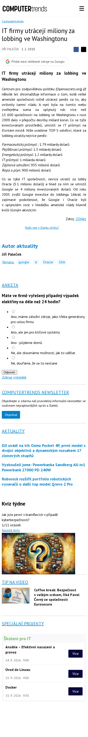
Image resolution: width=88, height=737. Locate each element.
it (36, 262)
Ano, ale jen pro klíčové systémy (35, 332)
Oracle (48, 262)
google (24, 262)
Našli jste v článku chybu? (42, 228)
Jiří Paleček (10, 49)
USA (62, 262)
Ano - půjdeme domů (26, 342)
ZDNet (81, 219)
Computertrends (13, 21)
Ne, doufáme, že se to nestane (34, 363)
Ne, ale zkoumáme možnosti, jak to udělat (43, 353)
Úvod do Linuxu (17, 669)
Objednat (11, 415)
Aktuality (13, 431)
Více (75, 653)
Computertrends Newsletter (35, 392)
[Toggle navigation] (82, 9)
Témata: (8, 262)
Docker (11, 687)
